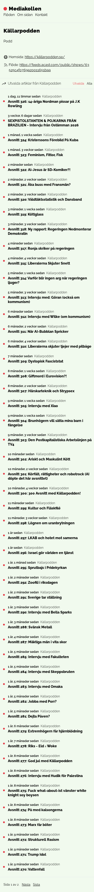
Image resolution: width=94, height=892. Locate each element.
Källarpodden (52, 96)
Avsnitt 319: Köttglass (26, 214)
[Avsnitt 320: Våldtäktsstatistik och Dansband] (4, 197)
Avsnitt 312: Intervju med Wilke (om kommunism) (49, 317)
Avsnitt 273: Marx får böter (30, 825)
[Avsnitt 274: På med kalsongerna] (4, 807)
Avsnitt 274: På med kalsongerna (35, 810)
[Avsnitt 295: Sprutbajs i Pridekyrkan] (4, 565)
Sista (36, 884)
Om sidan (25, 15)
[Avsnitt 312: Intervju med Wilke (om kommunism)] (4, 314)
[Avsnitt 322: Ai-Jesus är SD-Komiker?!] (4, 167)
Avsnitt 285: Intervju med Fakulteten (38, 657)
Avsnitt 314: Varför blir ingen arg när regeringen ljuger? (47, 280)
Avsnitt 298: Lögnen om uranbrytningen (41, 523)
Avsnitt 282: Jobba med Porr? (32, 701)
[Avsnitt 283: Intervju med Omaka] (4, 684)
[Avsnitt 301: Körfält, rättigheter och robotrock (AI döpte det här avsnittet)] (4, 474)
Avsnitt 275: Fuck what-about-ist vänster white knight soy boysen (47, 793)
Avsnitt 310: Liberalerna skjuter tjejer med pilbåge (49, 346)
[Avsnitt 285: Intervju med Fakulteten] (4, 654)
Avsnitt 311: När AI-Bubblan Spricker (38, 331)
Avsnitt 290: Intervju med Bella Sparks (40, 612)
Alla (89, 83)
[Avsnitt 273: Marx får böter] (4, 822)
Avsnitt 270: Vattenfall (26, 869)
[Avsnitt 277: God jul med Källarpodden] (4, 758)
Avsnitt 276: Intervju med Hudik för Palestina (45, 776)
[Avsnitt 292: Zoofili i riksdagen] (4, 580)
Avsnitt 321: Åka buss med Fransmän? (39, 185)
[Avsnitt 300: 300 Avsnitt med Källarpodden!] (4, 491)
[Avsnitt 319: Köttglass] (4, 212)
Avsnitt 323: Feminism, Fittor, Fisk (35, 155)
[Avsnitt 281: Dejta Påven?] (4, 714)
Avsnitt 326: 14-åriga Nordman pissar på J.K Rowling (44, 103)
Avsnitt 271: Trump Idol (27, 854)
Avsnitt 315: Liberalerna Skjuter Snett (39, 263)
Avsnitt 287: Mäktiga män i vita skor (37, 642)
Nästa (26, 884)
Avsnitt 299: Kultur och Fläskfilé (34, 508)
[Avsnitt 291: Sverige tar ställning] (4, 595)
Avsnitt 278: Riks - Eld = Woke (32, 746)
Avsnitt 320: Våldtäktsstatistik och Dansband (45, 199)
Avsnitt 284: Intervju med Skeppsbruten (41, 672)
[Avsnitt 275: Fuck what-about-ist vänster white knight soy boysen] (4, 790)
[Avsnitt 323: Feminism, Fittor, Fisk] (4, 152)
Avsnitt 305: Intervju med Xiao (33, 406)
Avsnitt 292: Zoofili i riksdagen (33, 582)
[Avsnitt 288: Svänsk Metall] (4, 624)
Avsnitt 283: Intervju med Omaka (35, 687)
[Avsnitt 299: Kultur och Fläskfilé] (4, 506)
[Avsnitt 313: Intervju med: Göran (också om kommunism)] (4, 297)
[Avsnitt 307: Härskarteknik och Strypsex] (4, 388)
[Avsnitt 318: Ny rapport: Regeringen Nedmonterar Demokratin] (4, 229)
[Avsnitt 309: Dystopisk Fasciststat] (4, 359)
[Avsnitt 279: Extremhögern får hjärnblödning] (4, 729)
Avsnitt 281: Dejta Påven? (29, 716)
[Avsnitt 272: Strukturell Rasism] (4, 837)
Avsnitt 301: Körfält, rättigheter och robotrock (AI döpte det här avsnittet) (48, 476)
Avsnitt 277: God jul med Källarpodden (40, 761)
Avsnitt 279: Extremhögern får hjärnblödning (45, 731)
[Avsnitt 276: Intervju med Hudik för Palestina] (4, 773)
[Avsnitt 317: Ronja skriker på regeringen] (4, 246)
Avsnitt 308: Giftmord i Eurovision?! (37, 376)
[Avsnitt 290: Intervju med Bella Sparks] (4, 610)
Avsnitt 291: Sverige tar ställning (35, 597)
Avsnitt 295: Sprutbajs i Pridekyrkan (37, 568)
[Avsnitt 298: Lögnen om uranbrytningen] (4, 520)
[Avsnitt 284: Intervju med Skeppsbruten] (4, 669)
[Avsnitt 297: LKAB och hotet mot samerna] (4, 535)
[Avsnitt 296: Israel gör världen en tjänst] (4, 550)
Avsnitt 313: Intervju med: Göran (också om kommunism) (44, 299)
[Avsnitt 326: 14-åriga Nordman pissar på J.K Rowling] (4, 101)
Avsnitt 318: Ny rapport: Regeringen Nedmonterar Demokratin (49, 231)
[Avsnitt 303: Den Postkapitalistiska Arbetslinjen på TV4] (4, 440)
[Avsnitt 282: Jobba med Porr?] (4, 699)
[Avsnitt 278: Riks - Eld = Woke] (4, 743)
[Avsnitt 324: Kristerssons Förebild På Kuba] (4, 137)
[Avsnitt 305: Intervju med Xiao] (4, 403)
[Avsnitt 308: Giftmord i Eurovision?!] (4, 374)
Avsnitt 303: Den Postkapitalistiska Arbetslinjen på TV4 (50, 442)
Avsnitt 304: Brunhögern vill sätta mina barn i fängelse (45, 423)
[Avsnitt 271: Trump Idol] (4, 852)
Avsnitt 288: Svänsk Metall (30, 627)
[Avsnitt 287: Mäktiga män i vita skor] (4, 639)
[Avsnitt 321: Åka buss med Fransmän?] (4, 182)
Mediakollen (25, 8)
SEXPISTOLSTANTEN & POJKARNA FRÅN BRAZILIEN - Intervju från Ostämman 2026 (43, 123)
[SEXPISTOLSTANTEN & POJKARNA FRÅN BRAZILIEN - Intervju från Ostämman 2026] (4, 120)
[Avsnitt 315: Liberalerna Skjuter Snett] (4, 261)
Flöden (9, 15)
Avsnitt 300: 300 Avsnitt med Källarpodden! (44, 493)
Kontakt (41, 15)
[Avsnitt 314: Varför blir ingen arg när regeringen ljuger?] (4, 278)
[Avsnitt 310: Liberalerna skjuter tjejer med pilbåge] (4, 344)
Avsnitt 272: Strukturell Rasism (33, 840)
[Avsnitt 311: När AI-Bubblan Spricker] (4, 329)
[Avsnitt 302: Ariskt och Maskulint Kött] (4, 457)
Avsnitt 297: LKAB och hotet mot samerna (43, 538)
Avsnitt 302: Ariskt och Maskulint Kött (39, 459)
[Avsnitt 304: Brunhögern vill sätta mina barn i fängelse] (4, 420)
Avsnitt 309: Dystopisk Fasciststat (35, 361)
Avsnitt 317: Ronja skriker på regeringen (41, 248)
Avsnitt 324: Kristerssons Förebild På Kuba (43, 140)
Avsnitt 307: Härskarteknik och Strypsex (41, 391)
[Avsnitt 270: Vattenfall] (4, 867)
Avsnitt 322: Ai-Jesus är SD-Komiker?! (39, 170)
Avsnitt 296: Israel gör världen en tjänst (40, 553)
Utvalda (78, 83)
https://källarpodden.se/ (45, 57)
